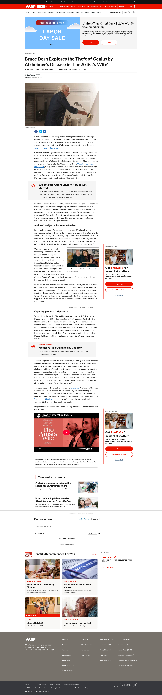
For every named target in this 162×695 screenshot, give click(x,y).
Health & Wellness (46, 344)
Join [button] (41, 6)
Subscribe (119, 284)
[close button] (134, 19)
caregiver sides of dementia (46, 148)
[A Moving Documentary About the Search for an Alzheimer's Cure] (88, 487)
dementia (75, 388)
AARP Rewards (67, 660)
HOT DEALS (107, 557)
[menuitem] (27, 13)
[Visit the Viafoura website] (70, 544)
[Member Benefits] (29, 554)
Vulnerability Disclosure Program (79, 688)
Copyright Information (58, 688)
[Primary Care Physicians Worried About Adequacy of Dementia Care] (88, 502)
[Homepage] (30, 6)
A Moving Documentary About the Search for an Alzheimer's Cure (53, 484)
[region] (67, 532)
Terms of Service (54, 684)
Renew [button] (51, 6)
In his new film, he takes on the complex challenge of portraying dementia (55, 69)
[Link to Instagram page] (128, 685)
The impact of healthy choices (46, 399)
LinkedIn (45, 132)
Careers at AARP (105, 645)
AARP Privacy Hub (39, 684)
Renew (109, 42)
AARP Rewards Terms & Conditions (36, 688)
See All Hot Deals (108, 567)
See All (94, 554)
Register (122, 6)
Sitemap (27, 684)
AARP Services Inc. (106, 660)
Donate (64, 645)
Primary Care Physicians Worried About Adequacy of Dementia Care (53, 499)
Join (90, 42)
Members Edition (96, 6)
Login (130, 6)
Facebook (36, 132)
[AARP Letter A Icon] (33, 348)
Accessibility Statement (71, 684)
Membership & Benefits (67, 6)
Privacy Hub (119, 295)
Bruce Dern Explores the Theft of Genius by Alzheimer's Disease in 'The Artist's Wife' (69, 61)
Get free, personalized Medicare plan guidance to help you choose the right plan (63, 352)
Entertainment (30, 54)
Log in (80, 519)
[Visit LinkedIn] (135, 685)
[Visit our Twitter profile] (122, 685)
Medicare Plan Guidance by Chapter (60, 347)
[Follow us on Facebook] (116, 685)
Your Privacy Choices (42, 691)
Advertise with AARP (106, 639)
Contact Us (84, 639)
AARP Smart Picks (83, 6)
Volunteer (65, 650)
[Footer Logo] (40, 639)
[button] (134, 12)
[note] (62, 127)
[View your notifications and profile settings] (99, 533)
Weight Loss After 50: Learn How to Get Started (63, 186)
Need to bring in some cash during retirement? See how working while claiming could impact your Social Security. (79, 2)
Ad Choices (28, 691)
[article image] (127, 12)
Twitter (41, 132)
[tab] (39, 533)
